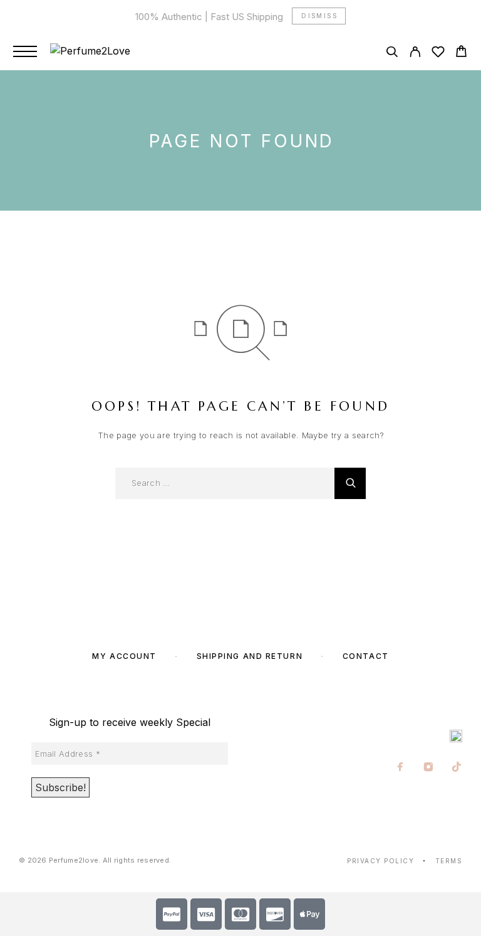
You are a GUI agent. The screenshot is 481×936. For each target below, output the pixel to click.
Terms (449, 861)
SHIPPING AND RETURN (250, 656)
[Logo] (90, 51)
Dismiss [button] (319, 15)
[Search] (391, 53)
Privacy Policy (380, 861)
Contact (366, 656)
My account (124, 656)
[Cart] (461, 53)
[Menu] (25, 51)
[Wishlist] (438, 53)
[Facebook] (400, 768)
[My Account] (415, 53)
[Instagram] (429, 768)
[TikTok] (457, 768)
